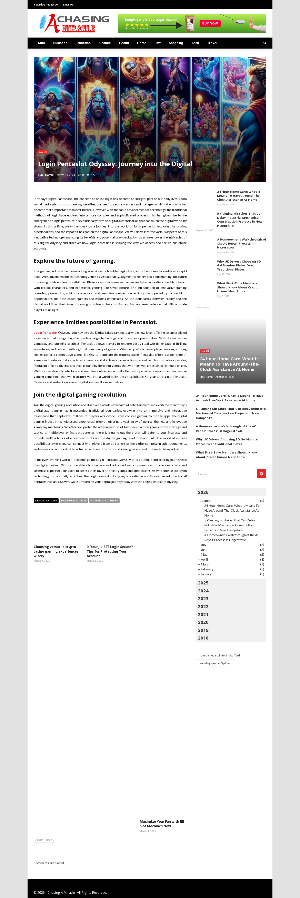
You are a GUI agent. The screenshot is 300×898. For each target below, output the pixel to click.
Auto (41, 43)
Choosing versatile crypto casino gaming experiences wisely (56, 551)
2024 (203, 591)
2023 (203, 598)
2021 (203, 614)
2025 (203, 583)
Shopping (176, 43)
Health (124, 43)
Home (141, 43)
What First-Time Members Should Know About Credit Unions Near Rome (237, 287)
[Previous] (199, 305)
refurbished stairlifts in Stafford (220, 655)
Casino (43, 151)
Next (49, 840)
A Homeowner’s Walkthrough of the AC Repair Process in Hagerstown (241, 243)
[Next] (206, 305)
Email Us (68, 4)
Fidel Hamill (46, 175)
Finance (105, 43)
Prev (40, 840)
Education (83, 43)
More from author (73, 500)
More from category (104, 500)
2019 (203, 630)
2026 (203, 492)
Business (60, 43)
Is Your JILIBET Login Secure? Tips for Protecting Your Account (110, 551)
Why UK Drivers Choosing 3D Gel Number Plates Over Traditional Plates (239, 265)
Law (157, 43)
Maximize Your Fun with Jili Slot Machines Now (162, 823)
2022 (203, 606)
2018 (203, 638)
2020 (203, 622)
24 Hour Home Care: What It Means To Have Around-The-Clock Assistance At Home (239, 196)
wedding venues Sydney (215, 663)
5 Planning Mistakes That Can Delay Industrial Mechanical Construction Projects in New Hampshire (239, 219)
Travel (212, 43)
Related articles (46, 500)
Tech (195, 43)
